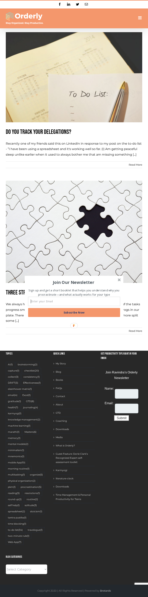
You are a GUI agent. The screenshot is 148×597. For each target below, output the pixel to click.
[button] (74, 282)
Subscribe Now (74, 312)
